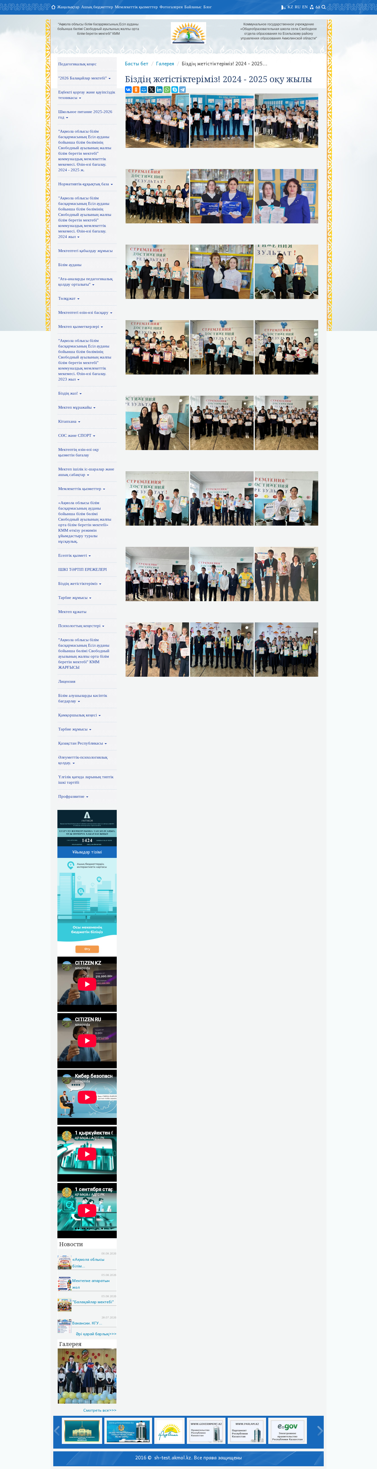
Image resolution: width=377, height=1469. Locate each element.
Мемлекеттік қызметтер (136, 7)
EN (305, 7)
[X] (151, 89)
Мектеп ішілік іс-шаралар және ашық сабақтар (86, 472)
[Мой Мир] (143, 89)
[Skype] (174, 89)
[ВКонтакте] (128, 89)
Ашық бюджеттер (97, 7)
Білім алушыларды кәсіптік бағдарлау (82, 698)
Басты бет (136, 63)
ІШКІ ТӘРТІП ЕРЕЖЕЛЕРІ (82, 569)
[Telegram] (182, 89)
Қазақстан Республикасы (81, 743)
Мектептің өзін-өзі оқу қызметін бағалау (78, 452)
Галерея (165, 63)
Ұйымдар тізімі (87, 852)
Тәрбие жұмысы (73, 597)
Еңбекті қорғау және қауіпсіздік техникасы (86, 95)
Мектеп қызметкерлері (79, 326)
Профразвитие (72, 796)
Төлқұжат (67, 298)
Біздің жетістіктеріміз (78, 583)
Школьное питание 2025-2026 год (85, 114)
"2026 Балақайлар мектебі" (83, 78)
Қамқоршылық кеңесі (78, 715)
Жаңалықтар (68, 7)
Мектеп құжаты (72, 611)
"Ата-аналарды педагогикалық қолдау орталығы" (85, 282)
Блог (207, 7)
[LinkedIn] (159, 89)
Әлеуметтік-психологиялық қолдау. (82, 760)
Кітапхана (68, 421)
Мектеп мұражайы (75, 407)
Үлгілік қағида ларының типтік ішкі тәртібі (85, 780)
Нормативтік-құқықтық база (84, 184)
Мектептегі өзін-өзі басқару (84, 312)
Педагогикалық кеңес (77, 64)
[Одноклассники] (136, 89)
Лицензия (66, 681)
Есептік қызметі (73, 555)
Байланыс (193, 7)
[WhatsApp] (167, 89)
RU (298, 7)
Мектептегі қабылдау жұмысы (85, 250)
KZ (290, 7)
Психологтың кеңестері (80, 626)
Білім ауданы (69, 265)
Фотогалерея (171, 7)
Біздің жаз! (68, 393)
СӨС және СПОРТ (75, 435)
